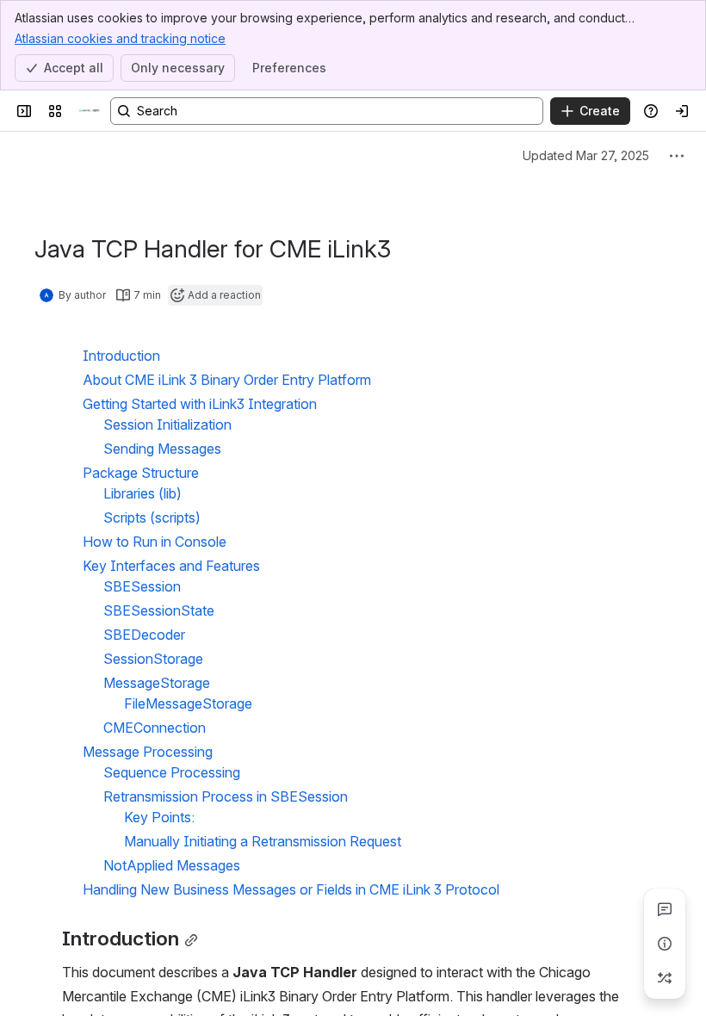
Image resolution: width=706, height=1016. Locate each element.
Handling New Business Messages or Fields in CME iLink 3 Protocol (291, 889)
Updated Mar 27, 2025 (586, 155)
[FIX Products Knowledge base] (89, 111)
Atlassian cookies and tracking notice (120, 38)
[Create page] (664, 978)
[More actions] (677, 156)
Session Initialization (167, 424)
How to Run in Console (154, 541)
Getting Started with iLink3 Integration (200, 403)
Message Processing (148, 751)
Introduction (121, 355)
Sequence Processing (171, 772)
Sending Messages (162, 448)
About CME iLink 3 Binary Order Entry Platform (227, 379)
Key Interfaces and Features (171, 565)
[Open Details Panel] (664, 943)
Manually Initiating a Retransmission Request (262, 841)
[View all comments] (664, 909)
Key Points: (159, 817)
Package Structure (141, 472)
